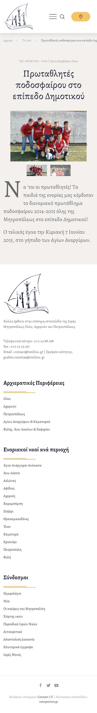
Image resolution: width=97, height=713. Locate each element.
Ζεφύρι (8, 511)
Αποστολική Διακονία (19, 639)
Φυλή (7, 557)
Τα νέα (26, 40)
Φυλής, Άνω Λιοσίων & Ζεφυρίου (26, 429)
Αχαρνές (9, 495)
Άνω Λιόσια (11, 473)
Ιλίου (7, 398)
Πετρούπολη (12, 549)
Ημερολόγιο (12, 593)
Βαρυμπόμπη (13, 503)
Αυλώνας (9, 480)
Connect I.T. (45, 697)
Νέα (6, 601)
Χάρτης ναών (13, 616)
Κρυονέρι (10, 541)
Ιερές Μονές (12, 654)
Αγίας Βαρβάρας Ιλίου (64, 61)
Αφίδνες (9, 488)
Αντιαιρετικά (12, 631)
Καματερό (10, 534)
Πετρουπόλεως (14, 414)
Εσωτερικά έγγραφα (18, 647)
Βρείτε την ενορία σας (80, 16)
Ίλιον (7, 526)
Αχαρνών (9, 406)
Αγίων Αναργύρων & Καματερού (26, 421)
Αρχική (7, 40)
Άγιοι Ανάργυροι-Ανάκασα (22, 465)
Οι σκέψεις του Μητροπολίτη (24, 608)
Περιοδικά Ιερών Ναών (20, 624)
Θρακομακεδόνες (16, 518)
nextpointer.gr (48, 701)
